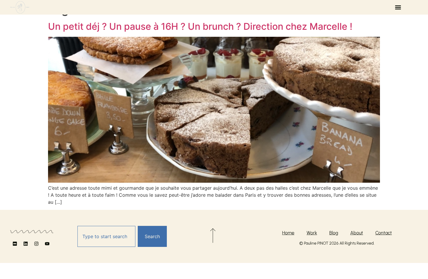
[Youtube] (47, 243)
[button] (398, 7)
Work (312, 233)
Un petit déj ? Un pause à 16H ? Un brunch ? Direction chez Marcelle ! (200, 26)
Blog (333, 233)
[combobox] (106, 236)
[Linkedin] (25, 243)
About (356, 233)
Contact (383, 233)
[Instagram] (36, 243)
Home (288, 233)
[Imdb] (15, 243)
